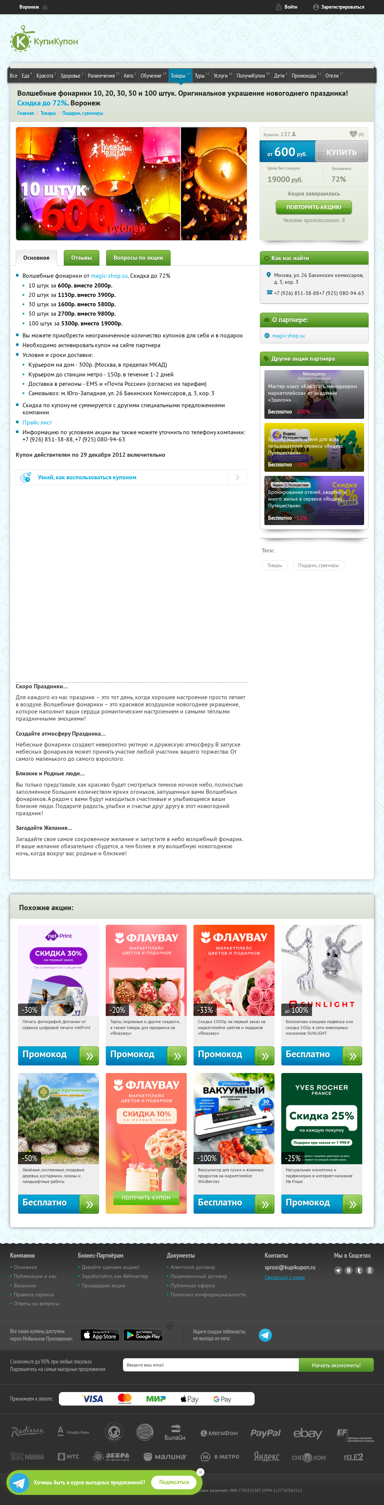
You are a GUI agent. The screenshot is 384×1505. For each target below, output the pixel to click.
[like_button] (353, 134)
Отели (335, 75)
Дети (281, 75)
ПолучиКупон (253, 75)
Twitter (359, 1270)
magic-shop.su (109, 275)
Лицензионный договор (199, 1276)
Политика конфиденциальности (208, 1294)
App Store (100, 1335)
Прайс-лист (37, 422)
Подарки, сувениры (318, 565)
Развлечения (104, 75)
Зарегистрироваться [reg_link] (342, 7)
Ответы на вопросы (36, 1303)
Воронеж (29, 7)
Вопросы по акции (138, 258)
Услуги (223, 75)
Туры (202, 75)
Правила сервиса (34, 1294)
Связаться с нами (285, 1277)
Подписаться (174, 1482)
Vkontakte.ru (349, 1270)
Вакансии (25, 1285)
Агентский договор (193, 1267)
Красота (46, 75)
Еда (27, 75)
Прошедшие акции (104, 1285)
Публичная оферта (193, 1285)
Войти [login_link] (291, 7)
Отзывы (81, 258)
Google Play (143, 1335)
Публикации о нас (35, 1276)
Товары (180, 75)
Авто (130, 75)
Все (14, 75)
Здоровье (72, 75)
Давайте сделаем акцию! (111, 1267)
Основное (36, 258)
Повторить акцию (313, 207)
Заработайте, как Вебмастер (115, 1276)
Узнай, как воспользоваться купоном (87, 477)
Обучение (153, 75)
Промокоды (306, 75)
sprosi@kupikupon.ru (290, 1267)
